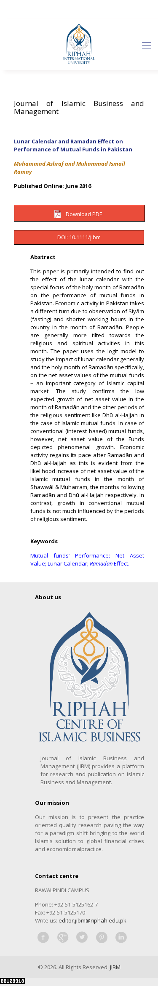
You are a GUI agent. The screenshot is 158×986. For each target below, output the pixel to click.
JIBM (115, 967)
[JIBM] (79, 45)
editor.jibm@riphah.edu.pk (92, 920)
